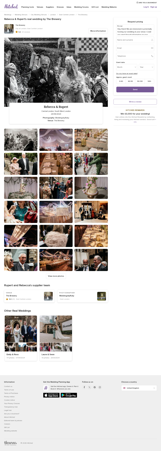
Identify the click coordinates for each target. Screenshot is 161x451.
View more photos (56, 276)
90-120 (140, 81)
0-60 (121, 81)
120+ (149, 81)
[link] (21, 338)
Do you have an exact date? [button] (127, 74)
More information (98, 31)
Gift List (95, 7)
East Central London (67, 15)
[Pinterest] (95, 387)
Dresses (60, 7)
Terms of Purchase (11, 393)
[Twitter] (89, 387)
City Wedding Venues (39, 15)
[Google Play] (69, 397)
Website (109, 7)
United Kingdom (133, 388)
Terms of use (9, 390)
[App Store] (51, 397)
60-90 (130, 81)
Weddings (8, 15)
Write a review (135, 102)
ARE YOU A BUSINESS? (147, 3)
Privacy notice (9, 397)
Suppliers (50, 7)
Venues (40, 7)
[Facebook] (84, 387)
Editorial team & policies (13, 421)
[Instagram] (100, 387)
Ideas (69, 7)
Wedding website (10, 431)
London (53, 15)
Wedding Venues (21, 15)
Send (135, 89)
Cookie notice (9, 400)
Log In (146, 7)
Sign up (153, 7)
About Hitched (9, 417)
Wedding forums (81, 7)
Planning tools (27, 7)
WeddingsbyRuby (66, 296)
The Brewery (82, 15)
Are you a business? (11, 414)
